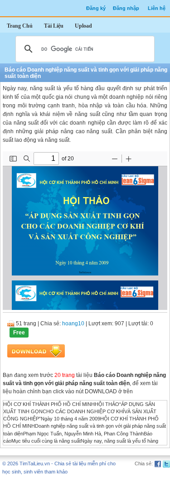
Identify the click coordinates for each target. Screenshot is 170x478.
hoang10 (73, 323)
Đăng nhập (126, 8)
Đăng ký (96, 8)
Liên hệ (156, 8)
